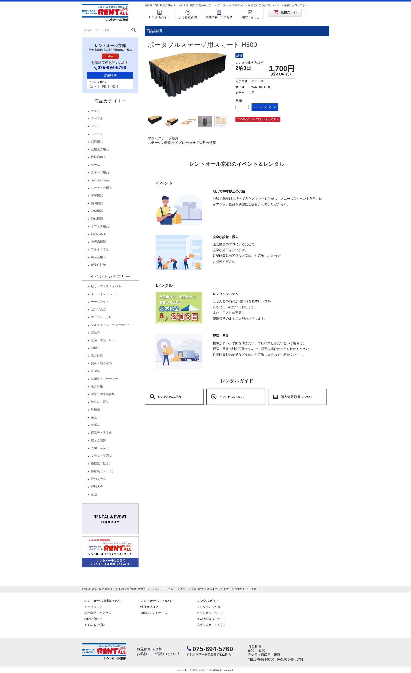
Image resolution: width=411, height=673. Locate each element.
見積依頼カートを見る (211, 625)
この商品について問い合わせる (256, 119)
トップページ (93, 607)
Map (110, 56)
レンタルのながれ (208, 607)
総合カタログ (149, 607)
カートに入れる (263, 107)
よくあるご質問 (94, 625)
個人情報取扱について (211, 619)
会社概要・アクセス (219, 17)
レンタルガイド (159, 17)
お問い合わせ (250, 17)
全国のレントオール (153, 613)
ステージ (257, 81)
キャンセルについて (210, 613)
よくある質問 (188, 17)
